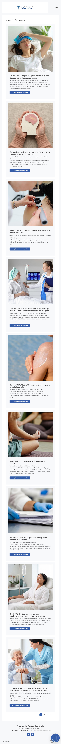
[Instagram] (32, 734)
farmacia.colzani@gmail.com (42, 730)
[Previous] (51, 714)
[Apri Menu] (56, 7)
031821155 (15, 730)
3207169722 (24, 730)
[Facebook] (28, 734)
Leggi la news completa (20, 92)
